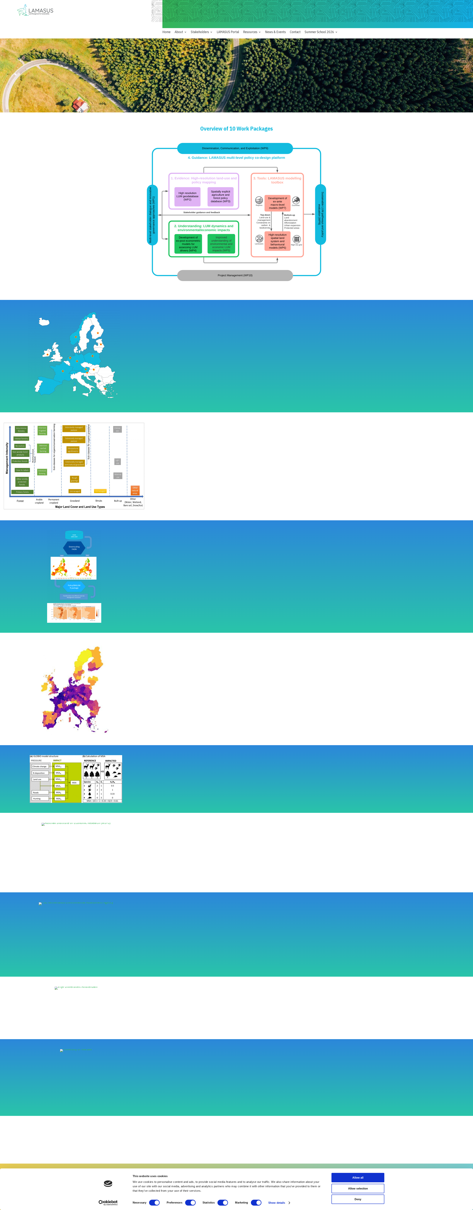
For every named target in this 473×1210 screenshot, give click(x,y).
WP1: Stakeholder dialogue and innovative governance (199, 366)
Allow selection (358, 1188)
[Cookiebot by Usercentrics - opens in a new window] (108, 1203)
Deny (358, 1199)
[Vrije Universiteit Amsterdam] (76, 986)
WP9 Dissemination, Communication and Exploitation (198, 1103)
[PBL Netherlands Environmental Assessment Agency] (76, 902)
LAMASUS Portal (228, 32)
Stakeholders (200, 32)
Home (166, 32)
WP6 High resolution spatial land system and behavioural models (206, 880)
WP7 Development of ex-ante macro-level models (196, 964)
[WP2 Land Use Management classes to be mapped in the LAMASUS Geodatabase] (76, 509)
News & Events (275, 32)
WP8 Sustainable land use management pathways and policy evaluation (211, 1027)
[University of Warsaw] (76, 1049)
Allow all (357, 1177)
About (179, 32)
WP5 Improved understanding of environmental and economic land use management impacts (226, 799)
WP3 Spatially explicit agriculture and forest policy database (203, 576)
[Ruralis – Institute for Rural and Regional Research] (76, 802)
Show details (276, 1202)
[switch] (190, 1203)
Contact (295, 32)
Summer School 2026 (319, 32)
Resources (250, 32)
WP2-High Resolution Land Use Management (193, 481)
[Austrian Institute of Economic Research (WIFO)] (76, 823)
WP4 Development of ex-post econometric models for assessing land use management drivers (226, 700)
